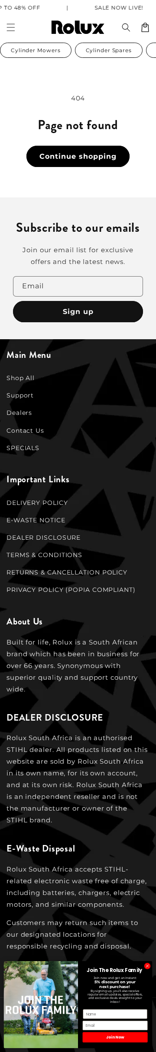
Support (20, 395)
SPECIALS (22, 448)
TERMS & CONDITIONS (44, 555)
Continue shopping (78, 156)
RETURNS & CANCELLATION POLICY (66, 572)
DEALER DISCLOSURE (43, 537)
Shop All (20, 378)
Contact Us (25, 430)
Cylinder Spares (109, 50)
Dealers (19, 413)
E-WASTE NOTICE (35, 520)
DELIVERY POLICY (37, 503)
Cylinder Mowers (36, 50)
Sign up (78, 311)
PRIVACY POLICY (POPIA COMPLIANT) (71, 590)
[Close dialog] (147, 966)
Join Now (115, 1037)
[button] (126, 27)
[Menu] (10, 27)
